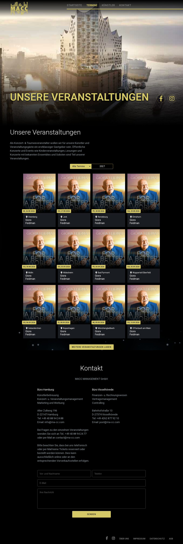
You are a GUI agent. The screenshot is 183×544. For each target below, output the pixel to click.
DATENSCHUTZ (157, 539)
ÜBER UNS (124, 539)
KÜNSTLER (108, 5)
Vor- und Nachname (50, 473)
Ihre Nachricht (47, 492)
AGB (171, 539)
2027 (102, 166)
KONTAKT (125, 5)
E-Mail (43, 483)
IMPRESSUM (139, 539)
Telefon (98, 473)
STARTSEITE (74, 5)
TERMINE (91, 5)
